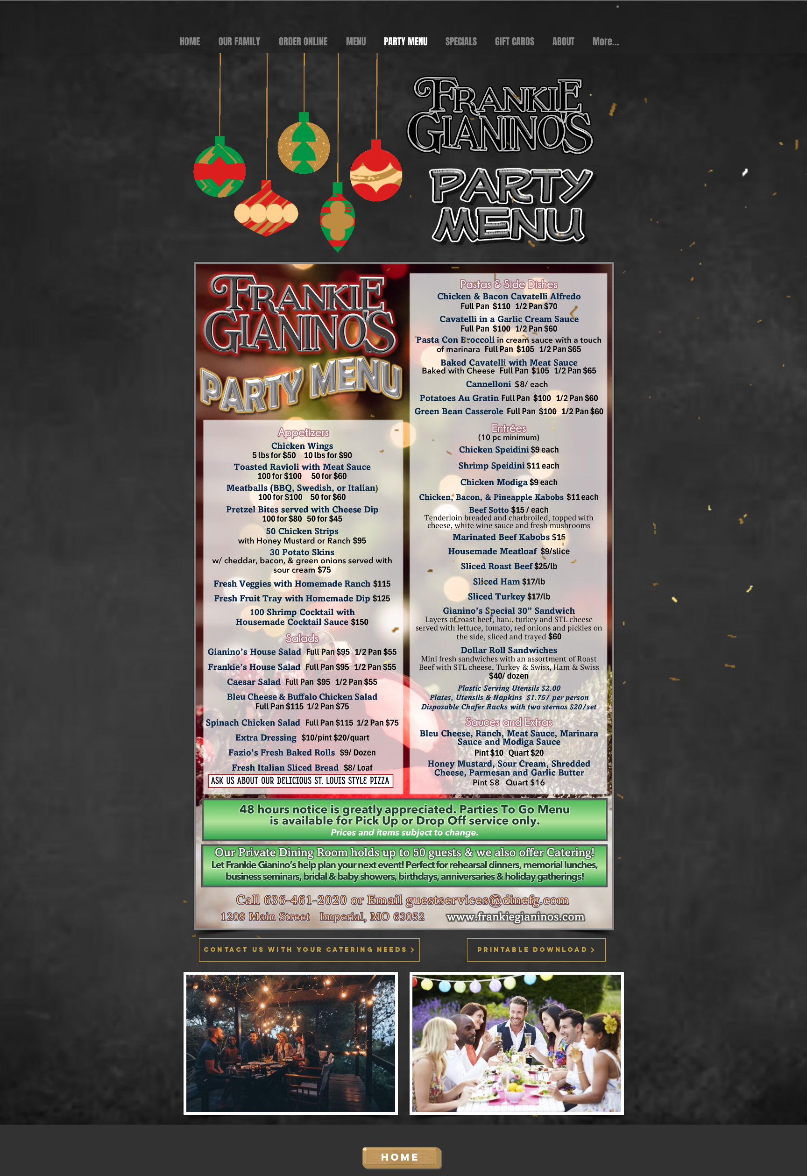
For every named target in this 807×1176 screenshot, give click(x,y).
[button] (617, 6)
